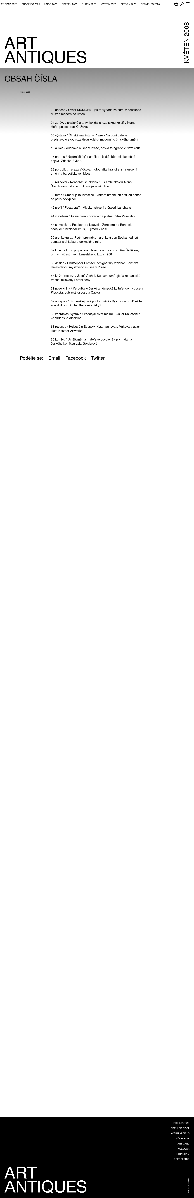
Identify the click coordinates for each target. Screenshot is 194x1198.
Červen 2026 (128, 4)
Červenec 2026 (150, 4)
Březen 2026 (69, 4)
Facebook (183, 1148)
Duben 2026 (89, 4)
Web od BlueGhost (188, 1186)
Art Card (184, 1143)
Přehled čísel (180, 1128)
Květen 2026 (108, 4)
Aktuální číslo (180, 1133)
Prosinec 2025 (31, 4)
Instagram (183, 1153)
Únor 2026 (50, 4)
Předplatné (182, 1159)
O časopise (182, 1138)
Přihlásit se (181, 1123)
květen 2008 (25, 91)
